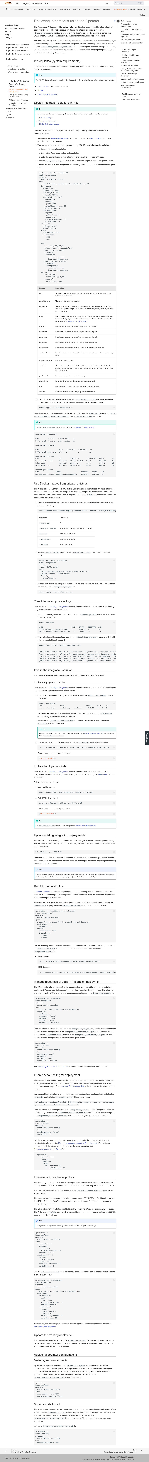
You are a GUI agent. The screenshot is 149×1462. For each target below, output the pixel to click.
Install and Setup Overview (15, 28)
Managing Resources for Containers (53, 1066)
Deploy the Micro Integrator (16, 51)
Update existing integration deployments (131, 61)
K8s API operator (96, 138)
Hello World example (45, 118)
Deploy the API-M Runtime (16, 47)
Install (7, 31)
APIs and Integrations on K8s (18, 72)
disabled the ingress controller (85, 427)
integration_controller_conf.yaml (92, 733)
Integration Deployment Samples (17, 104)
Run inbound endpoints (129, 65)
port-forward (102, 774)
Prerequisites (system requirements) (129, 25)
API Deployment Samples (18, 100)
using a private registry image (77, 321)
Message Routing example (47, 121)
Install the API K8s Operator (19, 81)
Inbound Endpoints (42, 891)
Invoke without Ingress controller (130, 56)
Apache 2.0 (130, 1459)
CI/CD (7, 111)
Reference (141, 9)
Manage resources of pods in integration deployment (131, 69)
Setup (7, 34)
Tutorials (142, 15)
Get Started (18, 9)
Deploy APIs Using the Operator (17, 85)
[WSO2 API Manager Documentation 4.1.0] (8, 3)
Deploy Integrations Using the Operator (18, 90)
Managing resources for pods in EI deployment (77, 1143)
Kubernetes (42, 86)
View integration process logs (131, 40)
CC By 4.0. (102, 1459)
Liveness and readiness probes (132, 79)
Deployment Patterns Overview (17, 44)
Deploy (7, 38)
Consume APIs (64, 9)
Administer (132, 9)
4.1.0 (106, 3)
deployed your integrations (58, 606)
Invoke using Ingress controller (129, 50)
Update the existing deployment (132, 82)
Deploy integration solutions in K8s (132, 30)
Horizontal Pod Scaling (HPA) (72, 1086)
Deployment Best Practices (16, 108)
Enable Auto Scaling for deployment (129, 75)
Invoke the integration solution (132, 43)
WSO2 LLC (122, 1457)
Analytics (97, 9)
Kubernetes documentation (45, 1326)
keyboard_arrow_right (118, 21)
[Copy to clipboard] (113, 173)
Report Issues (147, 738)
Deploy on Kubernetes (14, 59)
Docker (40, 90)
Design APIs (30, 9)
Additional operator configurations (128, 86)
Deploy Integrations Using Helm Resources (18, 96)
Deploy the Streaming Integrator (18, 54)
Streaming (87, 9)
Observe (106, 9)
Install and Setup (120, 9)
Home (10, 9)
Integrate (76, 9)
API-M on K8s (13, 66)
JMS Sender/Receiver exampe (49, 124)
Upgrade (8, 114)
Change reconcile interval (131, 99)
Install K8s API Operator (47, 94)
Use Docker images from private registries (133, 35)
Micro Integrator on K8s (16, 69)
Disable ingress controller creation (131, 95)
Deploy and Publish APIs (47, 9)
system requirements (59, 138)
